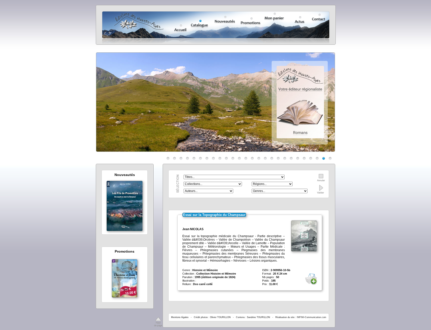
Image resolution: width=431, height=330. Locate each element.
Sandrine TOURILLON (258, 317)
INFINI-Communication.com (311, 317)
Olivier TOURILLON (220, 317)
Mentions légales (180, 317)
